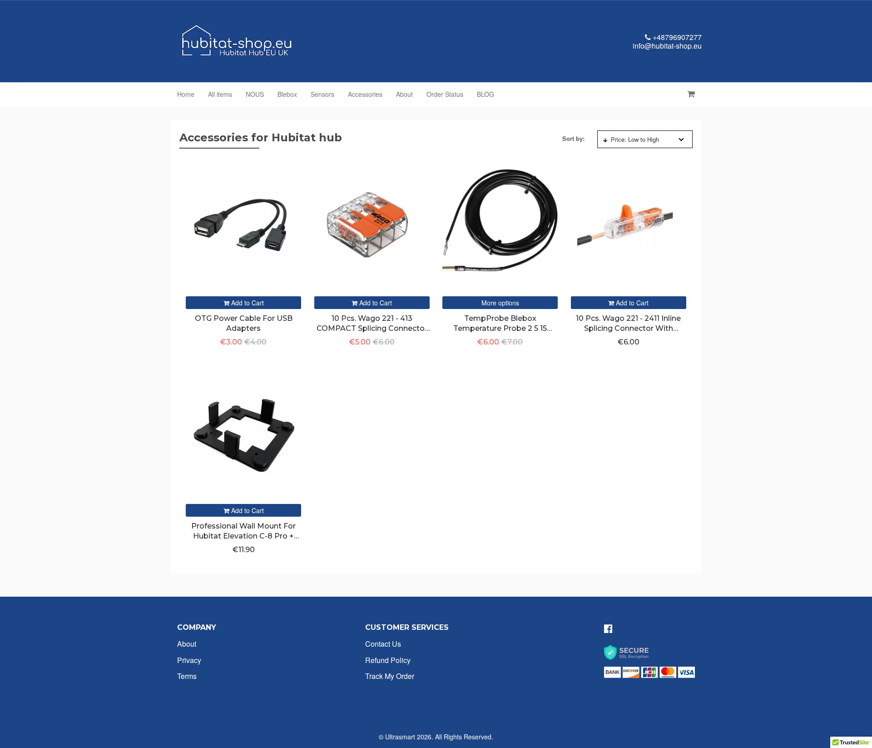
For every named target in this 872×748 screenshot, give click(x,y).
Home (185, 94)
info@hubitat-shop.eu (667, 45)
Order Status (444, 94)
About (404, 94)
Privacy (189, 660)
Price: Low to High (635, 139)
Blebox (287, 94)
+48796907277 (676, 37)
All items (220, 94)
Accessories (365, 94)
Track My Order (389, 676)
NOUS (255, 94)
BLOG (485, 94)
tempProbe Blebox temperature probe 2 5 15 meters (500, 328)
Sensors (322, 94)
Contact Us (383, 643)
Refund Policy (388, 660)
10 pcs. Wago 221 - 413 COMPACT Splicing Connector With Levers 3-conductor (372, 328)
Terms (187, 676)
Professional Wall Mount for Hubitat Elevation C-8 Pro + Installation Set (243, 536)
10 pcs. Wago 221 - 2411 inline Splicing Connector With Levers (628, 328)
